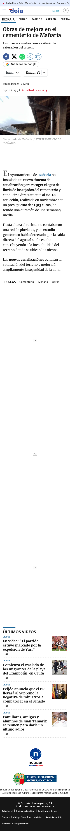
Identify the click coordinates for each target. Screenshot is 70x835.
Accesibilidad (35, 817)
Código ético (19, 817)
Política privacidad (25, 811)
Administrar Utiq (54, 817)
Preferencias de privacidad (15, 823)
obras (55, 281)
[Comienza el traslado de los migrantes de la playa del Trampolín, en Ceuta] (59, 667)
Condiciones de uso (47, 811)
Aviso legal (7, 811)
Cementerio (26, 281)
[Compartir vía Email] (38, 57)
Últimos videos (19, 631)
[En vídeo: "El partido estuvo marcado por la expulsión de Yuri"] (59, 643)
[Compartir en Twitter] (14, 57)
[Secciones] (4, 10)
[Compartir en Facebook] (6, 57)
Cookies (6, 817)
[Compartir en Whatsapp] (22, 57)
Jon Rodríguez (11, 83)
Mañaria (45, 175)
